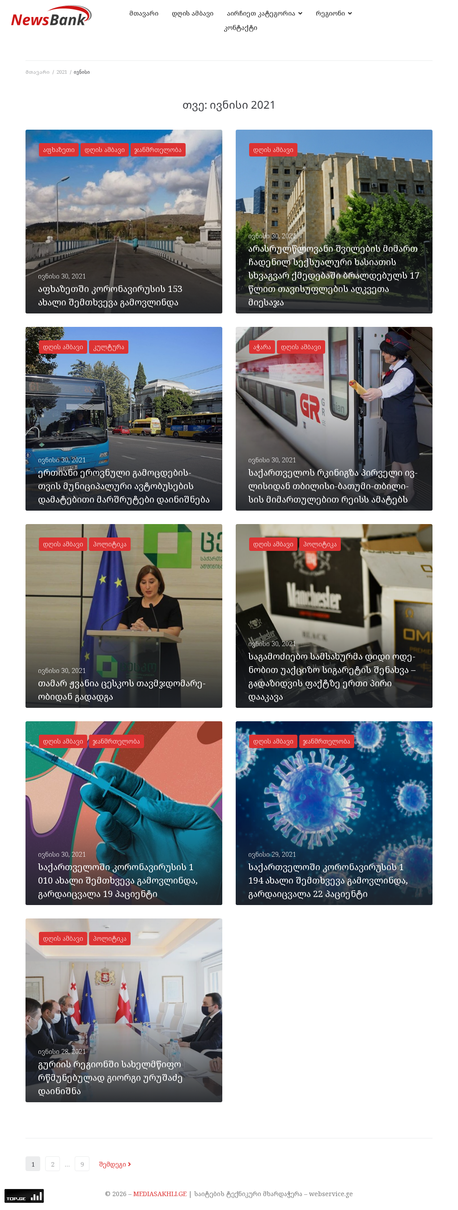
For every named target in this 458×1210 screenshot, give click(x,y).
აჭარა (262, 347)
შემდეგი (113, 1164)
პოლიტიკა (110, 544)
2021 (61, 71)
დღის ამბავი (105, 149)
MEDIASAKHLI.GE (160, 1193)
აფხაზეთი (59, 149)
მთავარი (37, 71)
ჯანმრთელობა (158, 149)
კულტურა (108, 347)
